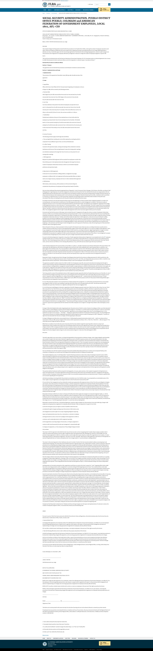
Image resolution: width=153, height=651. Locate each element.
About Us (49, 638)
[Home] (45, 4)
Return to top (45, 635)
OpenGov (86, 649)
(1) (94, 59)
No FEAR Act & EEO (57, 649)
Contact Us (92, 638)
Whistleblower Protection (67, 649)
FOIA (43, 649)
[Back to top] (150, 648)
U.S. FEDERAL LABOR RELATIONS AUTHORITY (60, 642)
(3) (59, 310)
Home (45, 10)
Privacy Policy (99, 649)
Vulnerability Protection (78, 649)
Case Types (67, 638)
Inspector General (49, 649)
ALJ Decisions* (54, 13)
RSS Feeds (91, 4)
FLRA (54, 4)
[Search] (109, 4)
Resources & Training (83, 638)
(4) (88, 379)
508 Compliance (92, 649)
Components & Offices (58, 638)
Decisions (48, 13)
